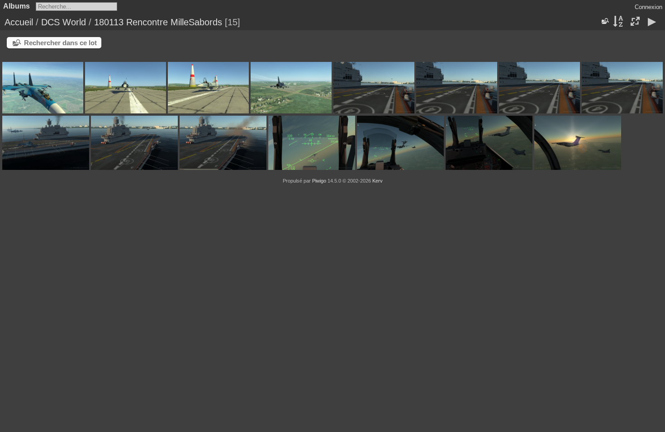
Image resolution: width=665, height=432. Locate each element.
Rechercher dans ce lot (60, 43)
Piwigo (319, 180)
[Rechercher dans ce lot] (604, 21)
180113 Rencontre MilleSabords (158, 22)
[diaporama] (652, 22)
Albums (16, 6)
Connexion (648, 7)
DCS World (63, 22)
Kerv (377, 180)
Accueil (19, 22)
